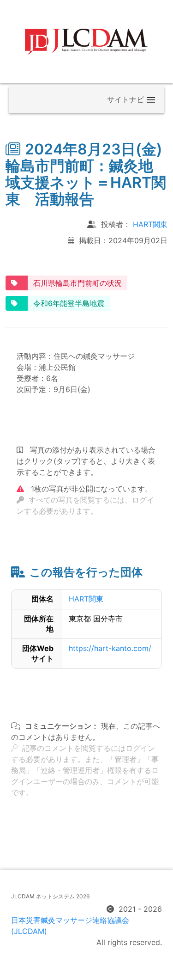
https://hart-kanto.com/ (110, 648)
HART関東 (150, 224)
